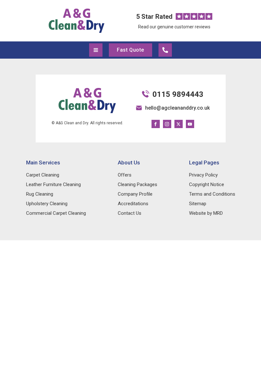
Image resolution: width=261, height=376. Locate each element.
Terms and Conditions (212, 194)
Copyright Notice (206, 184)
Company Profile (135, 194)
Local (165, 50)
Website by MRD (206, 213)
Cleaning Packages (137, 184)
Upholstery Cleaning (46, 203)
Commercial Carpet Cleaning (56, 213)
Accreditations (133, 203)
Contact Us (129, 213)
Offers (124, 175)
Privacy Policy (203, 175)
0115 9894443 (177, 94)
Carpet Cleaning (42, 175)
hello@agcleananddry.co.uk (177, 108)
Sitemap (197, 203)
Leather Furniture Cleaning (53, 184)
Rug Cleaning (39, 194)
